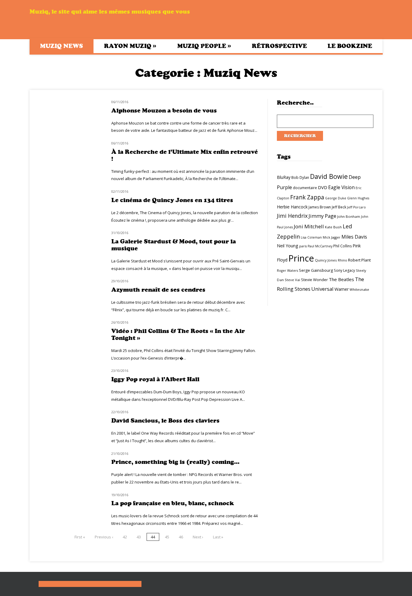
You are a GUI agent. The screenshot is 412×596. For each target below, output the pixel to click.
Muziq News (61, 46)
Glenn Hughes (358, 198)
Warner (341, 289)
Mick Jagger (332, 237)
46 (181, 537)
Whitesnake (359, 289)
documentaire (305, 187)
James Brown (320, 207)
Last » (218, 537)
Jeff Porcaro (356, 207)
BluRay (283, 177)
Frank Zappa (307, 197)
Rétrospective (279, 46)
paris (303, 246)
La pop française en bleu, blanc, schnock (172, 503)
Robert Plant (359, 260)
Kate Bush (333, 227)
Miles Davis (354, 236)
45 (167, 537)
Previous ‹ (104, 537)
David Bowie (329, 176)
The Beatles (341, 279)
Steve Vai (292, 279)
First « (79, 537)
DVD (322, 187)
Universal (322, 288)
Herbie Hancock (292, 207)
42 (125, 537)
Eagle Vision (341, 187)
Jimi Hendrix (292, 215)
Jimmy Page (322, 215)
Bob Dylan (300, 177)
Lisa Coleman (311, 237)
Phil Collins (342, 246)
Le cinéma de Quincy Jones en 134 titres (172, 200)
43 (139, 537)
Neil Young (287, 246)
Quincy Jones (326, 260)
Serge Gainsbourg (316, 270)
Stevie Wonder (314, 279)
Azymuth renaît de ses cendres (158, 289)
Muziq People (204, 45)
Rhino (342, 260)
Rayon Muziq (130, 45)
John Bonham (348, 216)
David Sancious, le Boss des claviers (165, 420)
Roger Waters (287, 270)
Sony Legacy (344, 270)
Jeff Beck (339, 207)
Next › (198, 537)
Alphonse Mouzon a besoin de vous (164, 110)
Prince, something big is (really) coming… (175, 461)
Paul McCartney (320, 246)
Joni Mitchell (309, 226)
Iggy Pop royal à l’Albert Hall (155, 379)
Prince (301, 258)
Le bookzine (350, 46)
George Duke (335, 198)
